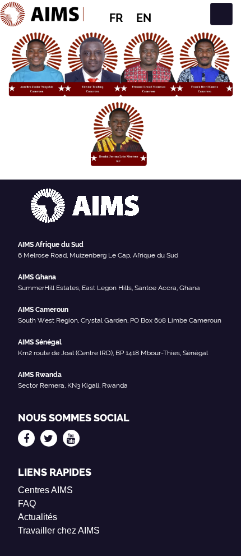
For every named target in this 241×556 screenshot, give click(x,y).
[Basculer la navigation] (221, 14)
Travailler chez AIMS (59, 530)
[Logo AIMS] (42, 14)
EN (143, 18)
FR (116, 18)
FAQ (27, 503)
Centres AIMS (45, 490)
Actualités (37, 517)
